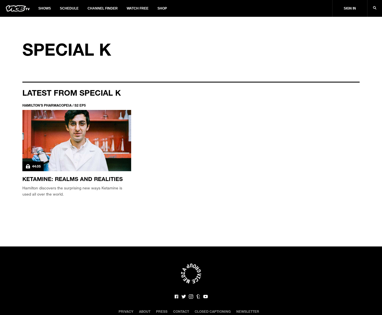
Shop (162, 8)
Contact (181, 311)
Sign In (350, 8)
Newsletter (247, 311)
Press (162, 311)
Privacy (126, 311)
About (144, 311)
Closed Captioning (213, 311)
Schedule (69, 8)
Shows (44, 8)
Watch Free (137, 8)
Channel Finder (103, 8)
